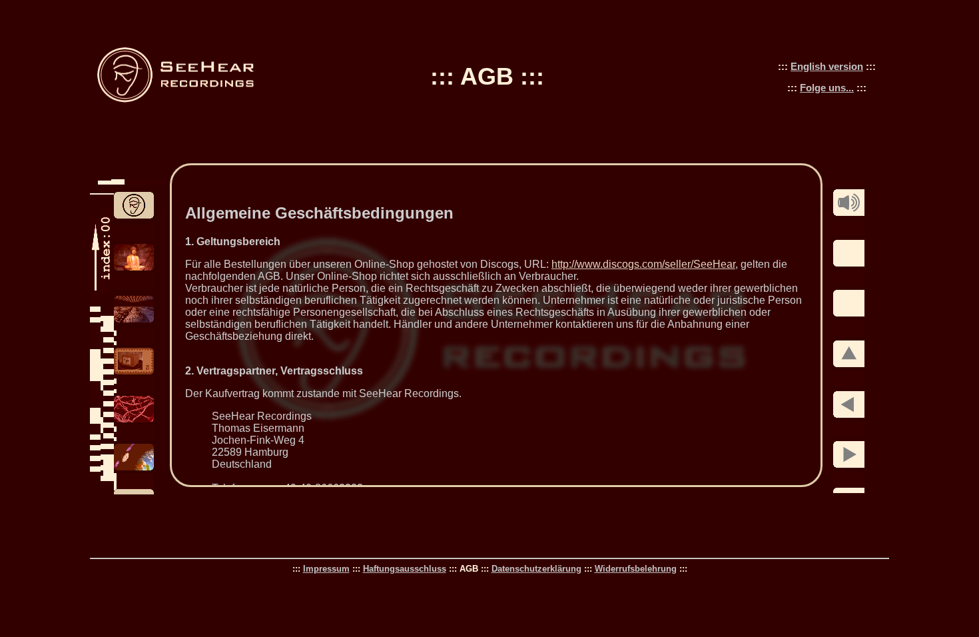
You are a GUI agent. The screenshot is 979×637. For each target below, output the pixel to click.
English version (827, 66)
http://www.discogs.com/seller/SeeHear (643, 264)
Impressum (326, 569)
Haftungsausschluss (404, 569)
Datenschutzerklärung (536, 569)
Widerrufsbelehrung (636, 569)
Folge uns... (827, 87)
